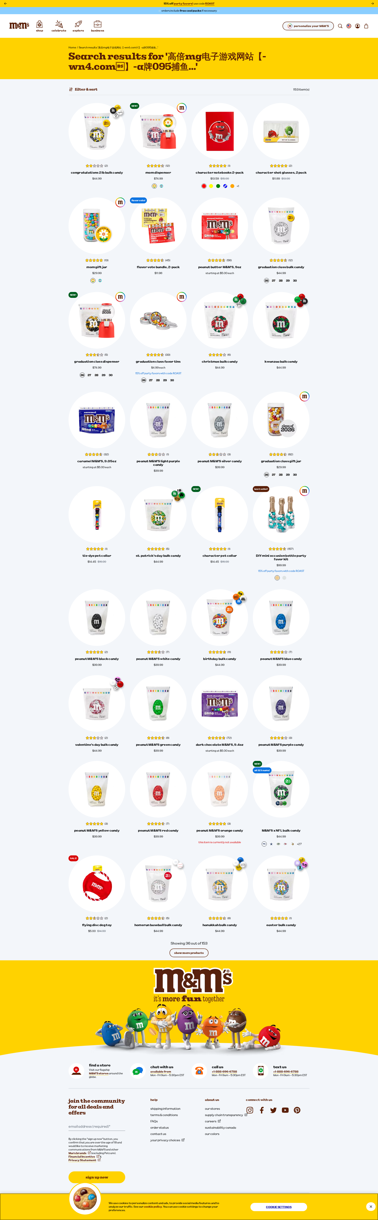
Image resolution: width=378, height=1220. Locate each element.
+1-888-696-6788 (224, 1071)
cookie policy (153, 1206)
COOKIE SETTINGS (279, 1207)
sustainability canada (220, 1127)
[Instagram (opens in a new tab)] (249, 1110)
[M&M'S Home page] (19, 26)
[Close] (371, 1206)
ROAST (210, 3)
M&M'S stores (98, 1073)
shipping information (165, 1108)
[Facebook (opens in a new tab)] (261, 1110)
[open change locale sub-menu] (349, 26)
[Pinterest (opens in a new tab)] (297, 1110)
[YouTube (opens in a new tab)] (285, 1110)
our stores (212, 1108)
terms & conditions (164, 1115)
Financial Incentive (82, 1156)
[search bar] (340, 26)
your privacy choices (165, 1140)
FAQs (154, 1121)
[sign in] (357, 26)
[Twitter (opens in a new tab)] (273, 1110)
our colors (212, 1134)
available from (160, 1071)
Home (72, 47)
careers (210, 1121)
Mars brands (77, 1153)
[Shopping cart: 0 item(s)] (366, 26)
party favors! (183, 3)
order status (159, 1127)
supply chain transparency (224, 1115)
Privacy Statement (82, 1160)
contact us (158, 1134)
